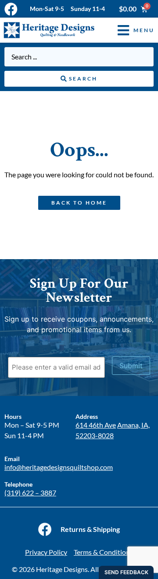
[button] (129, 30)
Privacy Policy (46, 552)
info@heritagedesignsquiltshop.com (58, 467)
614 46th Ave (95, 425)
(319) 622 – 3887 (30, 492)
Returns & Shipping (90, 529)
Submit (131, 365)
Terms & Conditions (103, 552)
